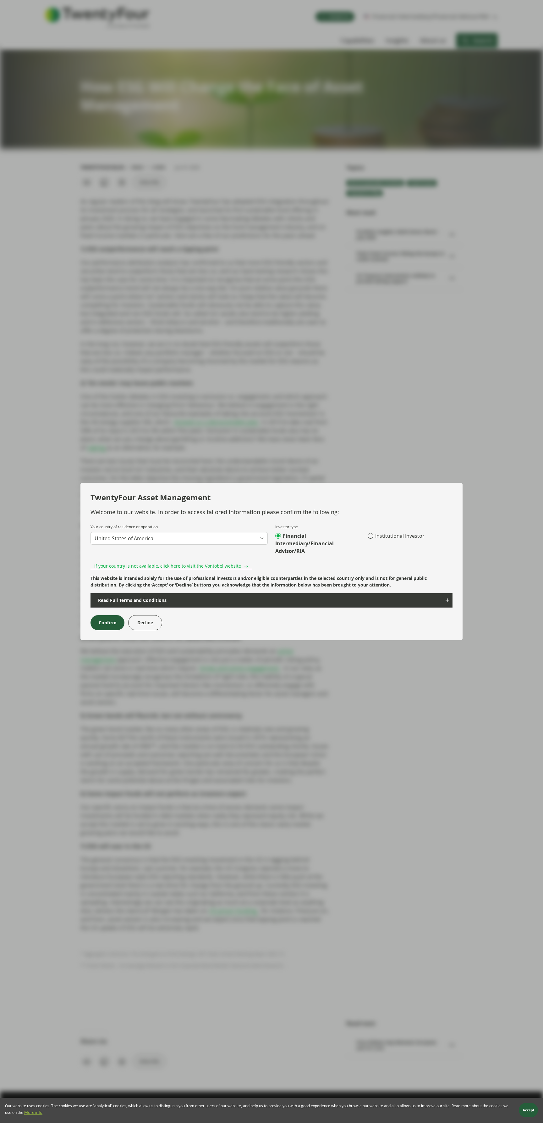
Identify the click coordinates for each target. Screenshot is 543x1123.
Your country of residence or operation (124, 526)
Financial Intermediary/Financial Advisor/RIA (304, 543)
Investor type (286, 526)
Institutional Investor (400, 535)
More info (33, 1112)
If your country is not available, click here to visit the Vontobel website (167, 566)
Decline (145, 623)
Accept (528, 1110)
